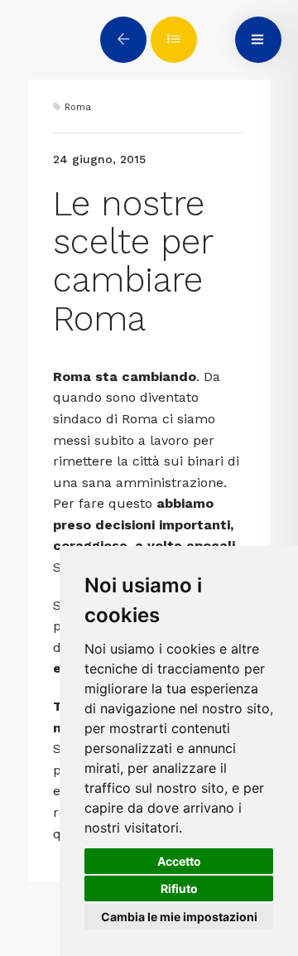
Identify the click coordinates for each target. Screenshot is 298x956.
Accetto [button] (179, 861)
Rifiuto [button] (179, 888)
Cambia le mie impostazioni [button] (179, 917)
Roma (78, 107)
